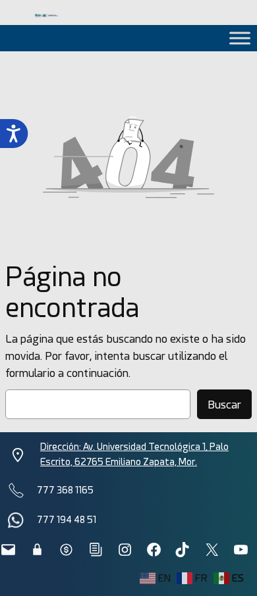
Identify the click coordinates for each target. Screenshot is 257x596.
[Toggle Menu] (239, 38)
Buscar (224, 404)
